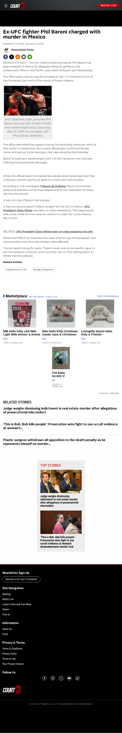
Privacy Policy (9, 653)
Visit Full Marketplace (108, 296)
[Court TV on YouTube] (69, 678)
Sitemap (6, 594)
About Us (7, 629)
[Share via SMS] (29, 56)
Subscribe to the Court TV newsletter (21, 579)
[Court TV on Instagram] (53, 678)
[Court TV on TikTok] (77, 678)
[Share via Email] (23, 56)
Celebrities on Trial (16, 269)
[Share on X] (11, 56)
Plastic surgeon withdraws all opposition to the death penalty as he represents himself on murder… (54, 442)
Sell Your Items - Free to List (43, 296)
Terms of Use (9, 658)
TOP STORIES (50, 465)
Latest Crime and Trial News (16, 604)
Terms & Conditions (12, 648)
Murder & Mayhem (43, 269)
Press (5, 634)
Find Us (6, 614)
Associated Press (22, 49)
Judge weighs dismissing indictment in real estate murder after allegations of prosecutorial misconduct (60, 410)
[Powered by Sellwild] (114, 393)
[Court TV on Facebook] (44, 678)
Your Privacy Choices (13, 663)
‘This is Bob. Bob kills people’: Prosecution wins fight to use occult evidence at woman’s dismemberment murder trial (57, 542)
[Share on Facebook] (5, 56)
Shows (5, 609)
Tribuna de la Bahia (53, 186)
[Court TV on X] (61, 678)
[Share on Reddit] (17, 56)
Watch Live (108, 5)
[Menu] (5, 5)
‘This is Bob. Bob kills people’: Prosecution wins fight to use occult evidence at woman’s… (60, 426)
